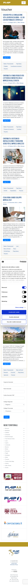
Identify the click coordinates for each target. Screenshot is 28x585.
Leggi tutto (6, 57)
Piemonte (6, 372)
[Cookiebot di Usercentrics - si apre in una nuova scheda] (20, 262)
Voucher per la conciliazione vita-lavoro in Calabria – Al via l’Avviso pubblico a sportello (13, 17)
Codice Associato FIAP (9, 395)
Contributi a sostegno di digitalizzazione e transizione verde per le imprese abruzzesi (13, 141)
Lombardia (7, 444)
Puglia (6, 453)
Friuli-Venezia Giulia (9, 438)
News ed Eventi (7, 248)
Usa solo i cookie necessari (14, 322)
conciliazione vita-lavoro (16, 66)
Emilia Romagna (9, 436)
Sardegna (7, 455)
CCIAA (5, 190)
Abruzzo (7, 428)
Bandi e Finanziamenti (8, 63)
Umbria (7, 463)
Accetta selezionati (14, 317)
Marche (7, 447)
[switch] (24, 292)
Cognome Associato (8, 382)
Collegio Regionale (8, 401)
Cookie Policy (14, 563)
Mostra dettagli (19, 307)
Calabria (6, 66)
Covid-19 (13, 372)
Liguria (6, 442)
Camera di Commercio (9, 129)
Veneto (6, 467)
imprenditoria (13, 190)
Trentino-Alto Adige (9, 461)
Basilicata (7, 430)
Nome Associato (7, 388)
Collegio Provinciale (8, 408)
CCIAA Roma (7, 251)
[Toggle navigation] (24, 2)
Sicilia (6, 457)
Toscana (7, 459)
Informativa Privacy (14, 564)
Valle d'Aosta (8, 465)
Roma (14, 248)
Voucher (6, 68)
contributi (19, 129)
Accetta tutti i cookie (14, 312)
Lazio (17, 246)
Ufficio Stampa (20, 22)
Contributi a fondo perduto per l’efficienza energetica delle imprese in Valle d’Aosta (13, 78)
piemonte (6, 375)
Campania (7, 434)
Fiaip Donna (18, 63)
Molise (6, 449)
